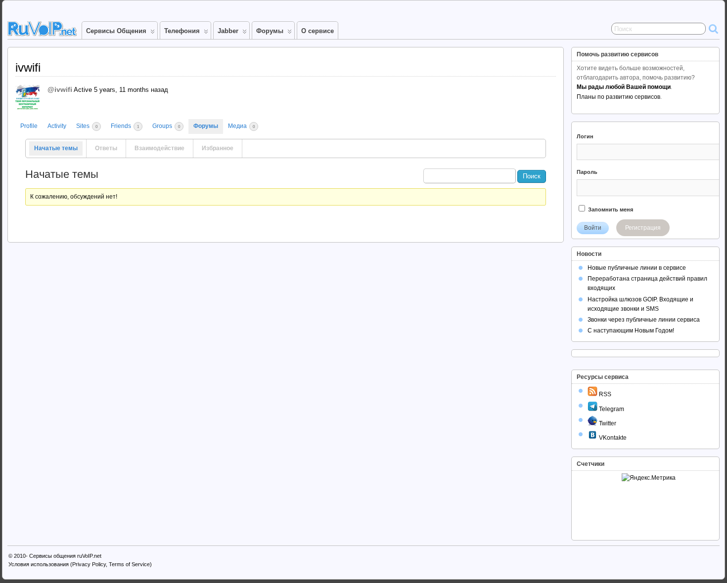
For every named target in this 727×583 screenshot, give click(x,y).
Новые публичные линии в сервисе (637, 267)
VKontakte (612, 437)
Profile (29, 126)
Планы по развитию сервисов (618, 96)
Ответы (106, 148)
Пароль (587, 172)
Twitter (606, 423)
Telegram (610, 409)
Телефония (182, 31)
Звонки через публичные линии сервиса (644, 319)
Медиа (241, 126)
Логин (585, 136)
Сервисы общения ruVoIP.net (65, 556)
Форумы (269, 31)
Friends (125, 126)
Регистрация (643, 227)
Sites (86, 126)
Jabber (228, 31)
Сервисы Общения (116, 31)
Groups (166, 126)
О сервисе (317, 31)
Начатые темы (56, 148)
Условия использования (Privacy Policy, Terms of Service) (80, 564)
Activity (56, 126)
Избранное (217, 148)
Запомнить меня (610, 209)
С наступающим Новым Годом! (631, 330)
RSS (604, 394)
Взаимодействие (159, 148)
